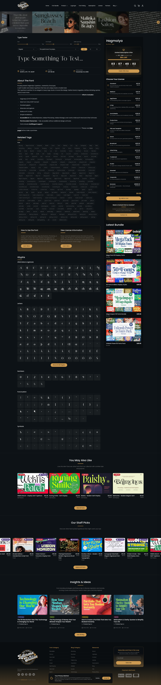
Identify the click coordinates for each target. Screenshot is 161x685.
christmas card (82, 167)
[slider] (27, 44)
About (93, 651)
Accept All (106, 678)
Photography (77, 148)
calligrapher (45, 162)
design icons (55, 175)
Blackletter (52, 651)
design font (38, 175)
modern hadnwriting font (24, 197)
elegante (32, 178)
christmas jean (71, 170)
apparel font (34, 156)
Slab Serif (52, 669)
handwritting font (56, 186)
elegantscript (76, 178)
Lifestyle (73, 666)
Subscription (91, 6)
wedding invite (33, 217)
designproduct (73, 175)
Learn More (26, 246)
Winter (25, 151)
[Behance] (18, 674)
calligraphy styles (75, 164)
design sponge (88, 175)
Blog (114, 6)
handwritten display (83, 184)
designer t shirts (29, 175)
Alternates (93, 151)
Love (51, 151)
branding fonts (58, 159)
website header (76, 211)
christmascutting (22, 170)
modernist (70, 197)
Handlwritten (63, 151)
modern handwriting (37, 197)
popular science (74, 200)
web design (21, 211)
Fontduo (70, 151)
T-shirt (51, 148)
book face (79, 156)
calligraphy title (85, 164)
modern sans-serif (79, 197)
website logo (85, 211)
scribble (28, 206)
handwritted (90, 181)
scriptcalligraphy (44, 206)
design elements (65, 173)
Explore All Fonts (80, 567)
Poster (96, 145)
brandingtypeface (89, 159)
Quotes (37, 153)
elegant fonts (48, 178)
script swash (52, 208)
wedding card (44, 214)
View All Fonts (81, 508)
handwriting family (31, 181)
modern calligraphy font (24, 195)
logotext (33, 192)
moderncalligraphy (80, 192)
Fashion (69, 148)
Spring (97, 148)
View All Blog (80, 634)
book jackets (93, 156)
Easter (20, 151)
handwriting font (52, 181)
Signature (57, 148)
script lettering (88, 206)
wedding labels (73, 217)
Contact (94, 657)
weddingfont (62, 214)
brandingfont (49, 159)
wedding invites (64, 217)
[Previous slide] (2, 22)
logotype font (63, 192)
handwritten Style (45, 186)
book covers (63, 156)
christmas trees (31, 173)
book (41, 156)
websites (93, 211)
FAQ (93, 669)
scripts (37, 208)
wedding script (22, 220)
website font (59, 211)
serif (48, 220)
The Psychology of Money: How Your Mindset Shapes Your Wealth (63, 621)
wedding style (31, 220)
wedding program (84, 217)
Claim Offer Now (124, 71)
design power (64, 175)
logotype (46, 192)
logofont (83, 189)
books (26, 159)
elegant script (67, 178)
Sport (51, 672)
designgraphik (46, 175)
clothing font (46, 173)
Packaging (44, 148)
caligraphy (21, 162)
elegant (96, 175)
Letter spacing (77, 41)
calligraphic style (82, 162)
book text (32, 159)
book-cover (47, 156)
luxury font (68, 153)
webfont (28, 211)
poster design (36, 203)
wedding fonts (82, 214)
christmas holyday (61, 170)
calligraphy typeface (23, 167)
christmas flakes (32, 170)
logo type (40, 192)
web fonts (35, 211)
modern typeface (31, 200)
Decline (98, 678)
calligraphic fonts (72, 162)
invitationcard (74, 186)
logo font (90, 189)
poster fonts (51, 203)
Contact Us (123, 215)
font (62, 153)
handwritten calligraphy (57, 184)
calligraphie (92, 162)
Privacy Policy (95, 672)
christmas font (51, 170)
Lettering (29, 148)
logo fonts (21, 192)
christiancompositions (55, 167)
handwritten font (94, 153)
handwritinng (73, 181)
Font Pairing (82, 6)
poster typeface (90, 203)
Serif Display (53, 666)
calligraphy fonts (42, 164)
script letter (79, 206)
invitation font (34, 189)
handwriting (21, 181)
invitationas (65, 186)
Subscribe (128, 663)
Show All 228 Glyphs (59, 365)
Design (90, 145)
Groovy (51, 654)
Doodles (49, 153)
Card (71, 145)
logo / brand (60, 189)
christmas (73, 167)
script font (76, 153)
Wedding (65, 145)
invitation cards (93, 186)
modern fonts (85, 195)
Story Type (111, 44)
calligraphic (62, 162)
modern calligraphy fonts (37, 195)
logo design (68, 189)
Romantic (86, 151)
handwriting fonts (63, 181)
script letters (21, 208)
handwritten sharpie (34, 186)
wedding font (53, 214)
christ (39, 167)
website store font (22, 214)
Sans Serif (52, 657)
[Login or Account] (143, 6)
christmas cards (91, 167)
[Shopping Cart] (139, 6)
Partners (107, 6)
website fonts (67, 211)
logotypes (71, 192)
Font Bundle (55, 6)
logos (27, 192)
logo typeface (54, 192)
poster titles (73, 203)
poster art (28, 203)
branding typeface (78, 159)
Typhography (83, 145)
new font (20, 156)
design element (55, 173)
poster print (59, 203)
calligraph (29, 162)
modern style (21, 200)
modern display (50, 195)
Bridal (45, 151)
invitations (52, 189)
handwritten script (23, 186)
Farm (56, 151)
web (75, 208)
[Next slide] (158, 22)
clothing (39, 173)
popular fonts (65, 200)
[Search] (135, 6)
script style (44, 208)
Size (18, 41)
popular (39, 200)
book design (71, 156)
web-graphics (89, 208)
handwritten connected (71, 184)
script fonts (60, 206)
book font (86, 156)
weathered (69, 208)
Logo (76, 145)
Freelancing (74, 660)
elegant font (40, 178)
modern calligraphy (92, 192)
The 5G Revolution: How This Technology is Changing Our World (32, 621)
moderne (58, 195)
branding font (41, 159)
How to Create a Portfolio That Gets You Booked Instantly (96, 621)
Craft (43, 153)
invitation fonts (43, 189)
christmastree (22, 173)
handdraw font (84, 153)
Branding (21, 145)
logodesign (76, 189)
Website (91, 148)
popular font (57, 200)
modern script (89, 197)
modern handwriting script (51, 197)
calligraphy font (32, 164)
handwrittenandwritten (32, 184)
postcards (21, 203)
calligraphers (54, 162)
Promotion (36, 148)
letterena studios (63, 220)
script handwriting (70, 206)
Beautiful (32, 151)
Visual (59, 145)
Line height (48, 41)
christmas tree (91, 170)
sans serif (54, 220)
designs (80, 175)
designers (21, 175)
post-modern (84, 200)
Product (63, 6)
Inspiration (73, 663)
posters (66, 203)
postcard (92, 200)
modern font (76, 195)
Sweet (32, 153)
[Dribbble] (22, 674)
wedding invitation (93, 214)
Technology (74, 672)
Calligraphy (39, 145)
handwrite (84, 178)
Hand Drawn (78, 151)
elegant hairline (57, 178)
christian (46, 167)
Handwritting (22, 148)
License (100, 6)
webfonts (42, 211)
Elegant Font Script (30, 145)
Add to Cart (124, 198)
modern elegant (66, 195)
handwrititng (82, 181)
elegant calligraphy (23, 178)
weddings (93, 217)
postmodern (21, 206)
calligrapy (33, 167)
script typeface (61, 208)
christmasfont (42, 170)
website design (50, 211)
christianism (65, 167)
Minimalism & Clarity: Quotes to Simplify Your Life (128, 621)
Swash (26, 153)
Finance (73, 657)
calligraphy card (22, 164)
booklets (20, 159)
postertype (81, 203)
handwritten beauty (44, 184)
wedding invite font (53, 217)
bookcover (55, 156)
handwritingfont (42, 181)
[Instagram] (30, 674)
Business (73, 654)
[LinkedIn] (33, 674)
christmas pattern (81, 170)
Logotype (73, 6)
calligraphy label (53, 164)
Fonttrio (20, 153)
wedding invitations (23, 217)
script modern (30, 208)
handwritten (21, 184)
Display (84, 148)
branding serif (68, 159)
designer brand (82, 173)
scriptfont (53, 206)
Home (47, 6)
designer (74, 173)
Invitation (39, 151)
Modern (46, 145)
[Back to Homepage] (23, 5)
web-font (81, 208)
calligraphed (37, 162)
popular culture (47, 200)
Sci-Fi (51, 660)
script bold (35, 206)
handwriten (92, 178)
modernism (62, 197)
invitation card (83, 186)
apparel (27, 156)
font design (56, 153)
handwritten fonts (95, 184)
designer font (91, 173)
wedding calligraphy (33, 214)
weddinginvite (43, 217)
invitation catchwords (23, 189)
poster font (44, 203)
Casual (53, 145)
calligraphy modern (64, 164)
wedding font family (72, 214)
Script (64, 148)
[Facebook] (26, 674)
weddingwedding (41, 220)
